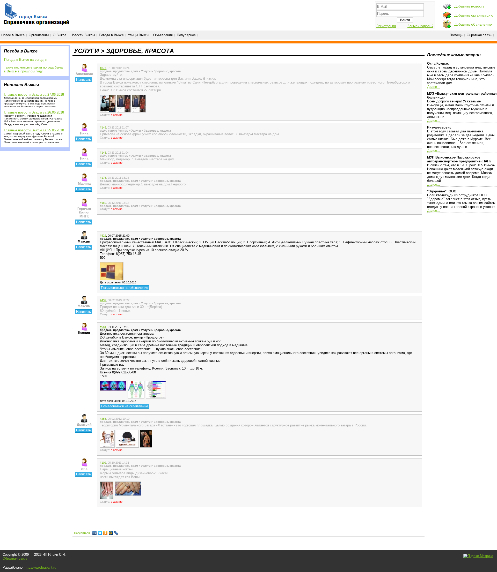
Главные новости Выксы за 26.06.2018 (34, 112)
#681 (103, 326)
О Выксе (59, 35)
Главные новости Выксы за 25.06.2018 (34, 130)
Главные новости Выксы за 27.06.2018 (34, 94)
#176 (103, 177)
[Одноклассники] (105, 533)
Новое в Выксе (13, 35)
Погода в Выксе (111, 35)
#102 (103, 462)
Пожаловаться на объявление (124, 288)
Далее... (433, 87)
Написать (83, 79)
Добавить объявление (473, 24)
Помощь (456, 35)
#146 (103, 127)
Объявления (163, 35)
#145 (103, 152)
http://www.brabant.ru (40, 567)
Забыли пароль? (420, 26)
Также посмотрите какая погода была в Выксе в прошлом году (33, 69)
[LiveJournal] (116, 533)
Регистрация (386, 26)
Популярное (186, 35)
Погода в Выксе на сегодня (25, 60)
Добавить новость (469, 6)
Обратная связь (479, 35)
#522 (103, 235)
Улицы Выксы (138, 35)
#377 (103, 68)
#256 (103, 418)
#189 (103, 202)
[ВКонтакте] (94, 533)
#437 (103, 300)
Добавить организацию (473, 15)
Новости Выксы (82, 35)
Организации (39, 35)
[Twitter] (100, 533)
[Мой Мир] (111, 533)
